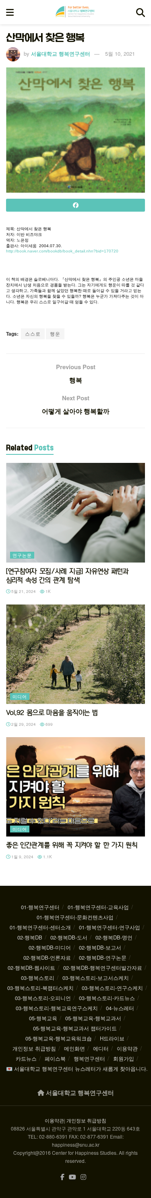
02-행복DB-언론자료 (47, 957)
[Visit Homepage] (75, 12)
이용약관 (127, 1048)
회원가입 (123, 1058)
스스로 (33, 333)
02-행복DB (29, 937)
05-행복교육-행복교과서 (93, 1018)
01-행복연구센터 (40, 907)
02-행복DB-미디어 (50, 947)
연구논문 (22, 555)
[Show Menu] (10, 12)
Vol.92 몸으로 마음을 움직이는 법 (51, 712)
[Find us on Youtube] (72, 1177)
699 (48, 724)
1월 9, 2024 (21, 857)
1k (47, 591)
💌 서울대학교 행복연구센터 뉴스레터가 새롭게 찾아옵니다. (77, 1068)
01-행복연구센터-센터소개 (40, 927)
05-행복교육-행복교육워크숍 (58, 1038)
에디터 (101, 1048)
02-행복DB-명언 (113, 937)
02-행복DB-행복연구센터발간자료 (102, 967)
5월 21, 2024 (23, 591)
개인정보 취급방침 (34, 1048)
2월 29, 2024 (23, 724)
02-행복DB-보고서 (100, 947)
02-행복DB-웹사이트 (31, 967)
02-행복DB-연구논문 (102, 957)
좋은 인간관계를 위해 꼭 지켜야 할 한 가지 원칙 (71, 845)
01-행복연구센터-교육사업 (98, 907)
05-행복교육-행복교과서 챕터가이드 (75, 1028)
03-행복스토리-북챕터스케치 (40, 988)
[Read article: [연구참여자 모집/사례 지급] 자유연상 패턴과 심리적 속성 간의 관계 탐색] (75, 513)
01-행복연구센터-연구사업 (109, 927)
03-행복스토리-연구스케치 (112, 988)
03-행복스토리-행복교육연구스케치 (57, 1008)
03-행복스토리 (37, 978)
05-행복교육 (43, 1018)
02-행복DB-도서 (68, 937)
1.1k (47, 857)
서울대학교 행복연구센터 (60, 53)
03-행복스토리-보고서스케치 (95, 978)
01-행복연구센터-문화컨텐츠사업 (75, 917)
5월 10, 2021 (120, 53)
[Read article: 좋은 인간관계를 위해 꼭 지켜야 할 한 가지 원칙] (75, 787)
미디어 (19, 696)
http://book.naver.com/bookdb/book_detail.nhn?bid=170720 (62, 251)
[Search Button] (140, 12)
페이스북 (55, 1058)
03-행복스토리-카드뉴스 (107, 998)
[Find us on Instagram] (83, 1177)
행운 (55, 333)
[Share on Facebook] (75, 205)
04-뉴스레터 (120, 1008)
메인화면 (74, 1048)
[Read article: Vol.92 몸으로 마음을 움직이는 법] (75, 654)
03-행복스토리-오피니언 (43, 998)
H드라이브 (112, 1038)
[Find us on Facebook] (62, 1177)
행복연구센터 (89, 1058)
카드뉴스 (26, 1058)
